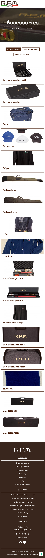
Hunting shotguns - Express (22, 502)
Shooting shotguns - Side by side (22, 509)
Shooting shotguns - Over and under (22, 506)
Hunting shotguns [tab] (31, 49)
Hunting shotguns (22, 463)
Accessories (22, 516)
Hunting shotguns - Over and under (23, 495)
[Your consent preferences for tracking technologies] (41, 554)
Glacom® (15, 554)
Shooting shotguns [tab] (22, 54)
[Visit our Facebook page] (20, 542)
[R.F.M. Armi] (9, 4)
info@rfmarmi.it (22, 538)
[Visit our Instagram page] (24, 542)
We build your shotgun (22, 485)
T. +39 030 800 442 (22, 534)
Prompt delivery (22, 513)
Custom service (22, 470)
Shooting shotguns (22, 467)
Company (22, 474)
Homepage (14, 28)
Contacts (22, 477)
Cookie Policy (34, 554)
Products (22, 28)
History (22, 481)
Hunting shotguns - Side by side (22, 498)
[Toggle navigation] (41, 4)
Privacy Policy (24, 554)
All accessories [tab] (13, 49)
